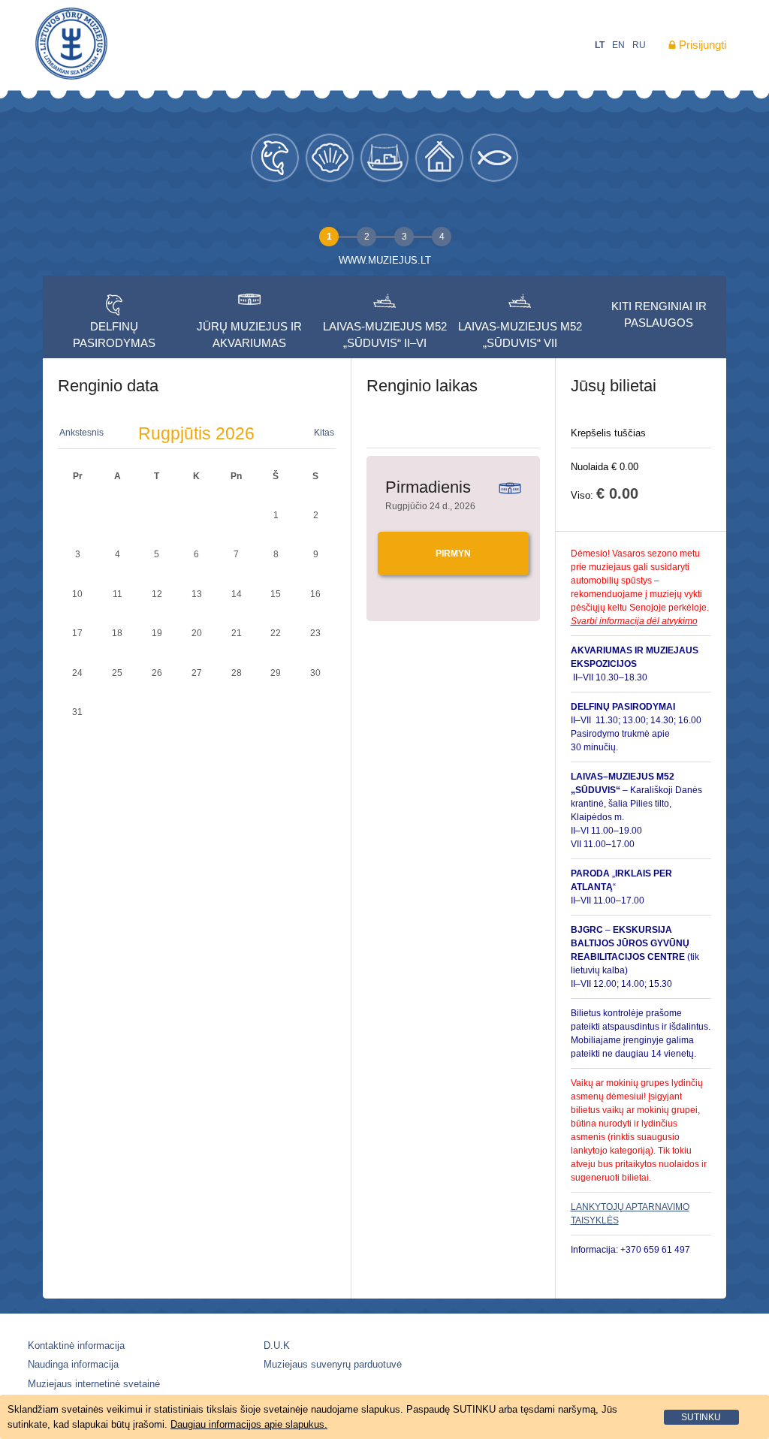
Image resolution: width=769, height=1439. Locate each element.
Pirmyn (453, 553)
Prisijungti (702, 44)
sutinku (701, 1417)
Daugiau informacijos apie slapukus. (248, 1424)
